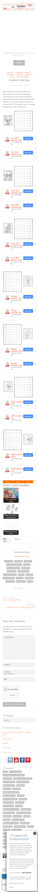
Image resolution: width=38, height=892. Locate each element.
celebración (22, 782)
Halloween (8, 802)
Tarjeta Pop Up (7, 739)
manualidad (23, 571)
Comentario (9, 638)
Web (5, 679)
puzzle (6, 830)
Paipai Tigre (6, 748)
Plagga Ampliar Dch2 (17, 350)
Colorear (10, 75)
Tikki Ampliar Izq (17, 416)
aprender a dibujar (22, 779)
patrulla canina (10, 823)
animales (7, 779)
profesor (10, 581)
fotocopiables (13, 568)
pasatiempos (9, 578)
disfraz (16, 789)
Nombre (7, 665)
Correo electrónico (9, 674)
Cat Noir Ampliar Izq (16, 153)
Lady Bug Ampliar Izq (16, 206)
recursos (21, 581)
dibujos (28, 561)
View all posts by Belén (21, 556)
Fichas (12, 77)
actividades (15, 772)
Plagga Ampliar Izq (16, 311)
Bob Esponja (8, 782)
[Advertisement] (19, 32)
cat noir (8, 561)
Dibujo (28, 75)
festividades (9, 796)
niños (21, 574)
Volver (8, 482)
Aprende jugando (23, 73)
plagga (20, 578)
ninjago (17, 816)
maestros (26, 809)
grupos (23, 799)
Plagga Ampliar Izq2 (16, 364)
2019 (5, 772)
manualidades (10, 574)
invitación (8, 806)
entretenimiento (14, 564)
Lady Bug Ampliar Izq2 (16, 258)
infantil (25, 568)
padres (29, 574)
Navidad (7, 816)
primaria (29, 578)
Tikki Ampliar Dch (17, 402)
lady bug (11, 571)
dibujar (20, 75)
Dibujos (18, 482)
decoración (8, 785)
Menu (20, 63)
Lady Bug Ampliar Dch (16, 191)
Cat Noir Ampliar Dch (16, 139)
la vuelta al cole (11, 809)
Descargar (28, 138)
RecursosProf (23, 77)
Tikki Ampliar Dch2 (17, 455)
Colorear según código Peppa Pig (20, 606)
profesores (20, 827)
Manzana (5, 743)
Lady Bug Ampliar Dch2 (17, 244)
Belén (27, 85)
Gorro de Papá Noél (12, 599)
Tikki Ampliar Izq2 (17, 469)
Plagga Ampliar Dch (16, 297)
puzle (30, 827)
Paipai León (6, 752)
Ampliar (28, 482)
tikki (30, 581)
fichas (26, 564)
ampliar (10, 73)
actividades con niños (13, 775)
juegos (19, 806)
